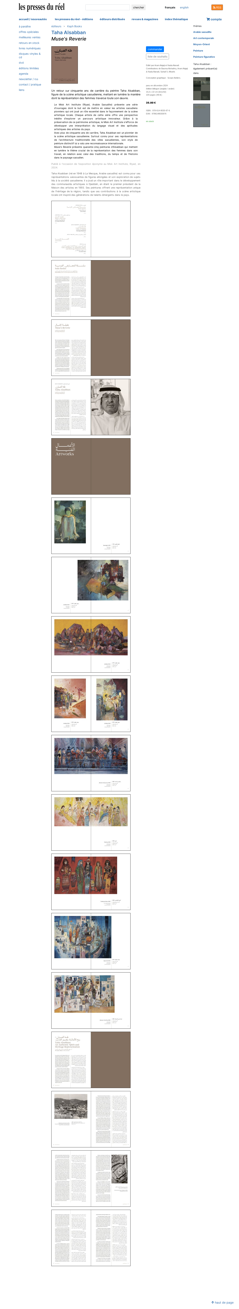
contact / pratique (30, 84)
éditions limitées (29, 68)
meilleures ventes (30, 37)
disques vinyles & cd (30, 55)
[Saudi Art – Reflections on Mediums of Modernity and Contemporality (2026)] (203, 88)
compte (216, 19)
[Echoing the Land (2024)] (203, 115)
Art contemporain (203, 38)
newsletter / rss (28, 79)
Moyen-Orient (201, 44)
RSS (218, 7)
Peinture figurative (204, 56)
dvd (21, 62)
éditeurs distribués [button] (112, 19)
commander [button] (155, 49)
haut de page (224, 1302)
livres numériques (30, 48)
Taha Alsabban (68, 32)
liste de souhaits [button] (157, 56)
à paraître (25, 26)
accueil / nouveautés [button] (33, 19)
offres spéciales (29, 31)
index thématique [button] (176, 19)
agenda (23, 73)
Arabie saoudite (202, 32)
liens (21, 89)
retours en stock (29, 42)
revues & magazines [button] (145, 19)
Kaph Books (74, 26)
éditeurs (56, 26)
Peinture (198, 50)
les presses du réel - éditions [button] (74, 19)
